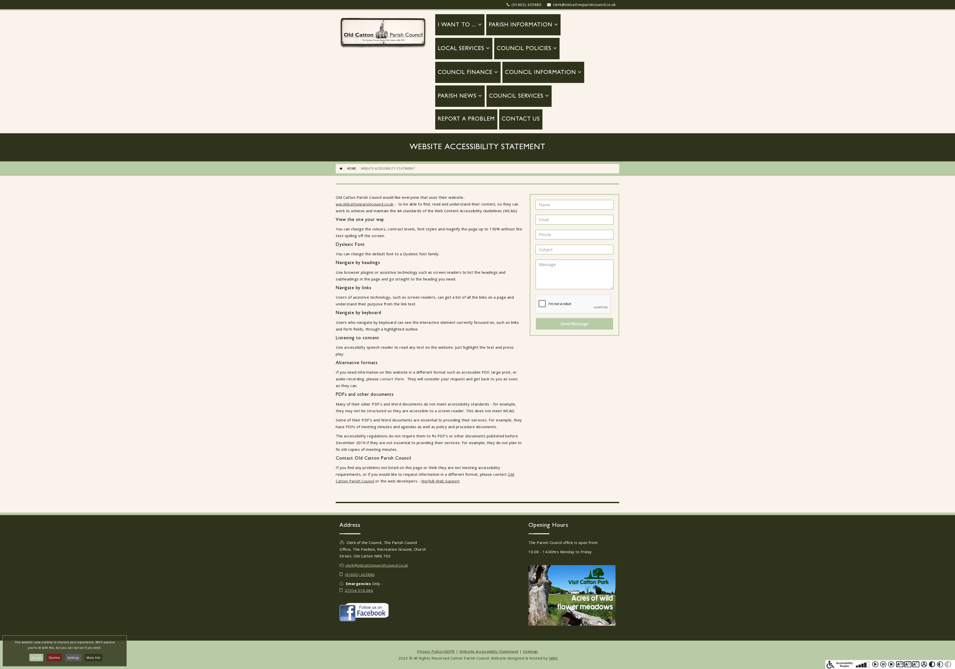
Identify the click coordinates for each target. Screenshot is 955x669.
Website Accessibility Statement (489, 651)
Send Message (574, 324)
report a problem (466, 119)
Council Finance (465, 73)
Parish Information (520, 25)
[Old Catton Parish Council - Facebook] (383, 612)
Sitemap (530, 651)
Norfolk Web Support (440, 480)
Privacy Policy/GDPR (436, 651)
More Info (93, 657)
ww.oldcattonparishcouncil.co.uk (364, 203)
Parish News (457, 96)
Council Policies (524, 49)
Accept (36, 657)
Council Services (516, 96)
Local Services (461, 49)
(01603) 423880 (526, 4)
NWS (553, 658)
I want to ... (457, 25)
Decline (54, 657)
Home (351, 168)
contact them (392, 378)
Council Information (540, 73)
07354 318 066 (359, 590)
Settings (73, 657)
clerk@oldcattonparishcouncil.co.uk (584, 4)
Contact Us (521, 119)
